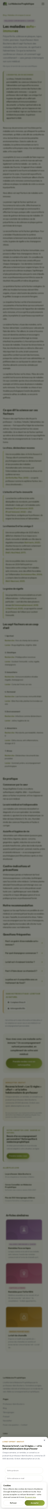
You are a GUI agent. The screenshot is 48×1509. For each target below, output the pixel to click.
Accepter (35, 1503)
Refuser (13, 1503)
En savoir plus (30, 1497)
